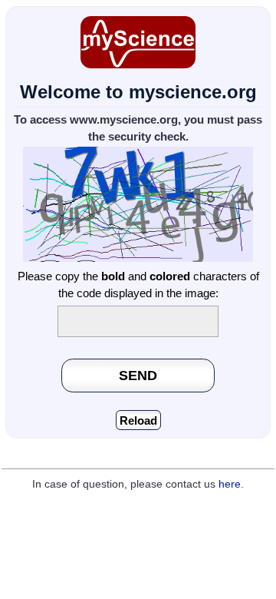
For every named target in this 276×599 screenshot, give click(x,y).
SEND (138, 375)
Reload (138, 420)
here (230, 484)
